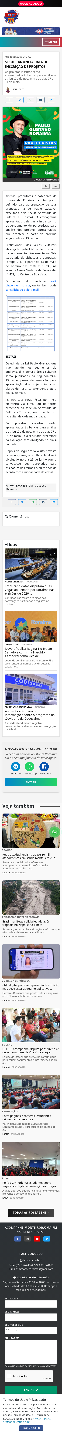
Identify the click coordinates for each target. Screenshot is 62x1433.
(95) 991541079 (44, 1265)
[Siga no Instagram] (27, 1238)
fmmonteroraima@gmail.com (35, 1269)
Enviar (29, 1390)
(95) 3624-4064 (24, 1265)
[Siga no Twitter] (46, 1238)
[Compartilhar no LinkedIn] (51, 100)
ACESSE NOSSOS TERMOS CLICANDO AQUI (27, 1420)
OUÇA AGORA (30, 3)
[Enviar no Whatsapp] (30, 100)
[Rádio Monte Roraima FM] (31, 16)
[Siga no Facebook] (17, 1238)
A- (46, 186)
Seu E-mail (12, 1311)
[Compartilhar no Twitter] (20, 100)
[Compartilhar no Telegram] (41, 100)
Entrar (31, 782)
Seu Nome (11, 1298)
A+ (55, 186)
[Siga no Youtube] (37, 1238)
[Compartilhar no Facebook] (9, 100)
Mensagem (12, 1337)
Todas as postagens (30, 1212)
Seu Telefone (14, 1324)
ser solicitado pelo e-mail (22, 290)
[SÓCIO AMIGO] (31, 31)
